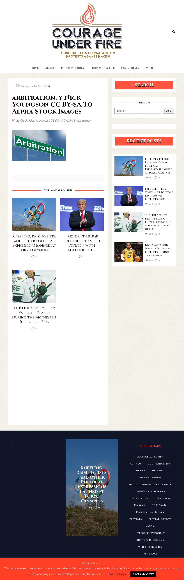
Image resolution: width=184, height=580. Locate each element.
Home (35, 68)
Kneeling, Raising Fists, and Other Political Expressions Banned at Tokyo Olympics (158, 165)
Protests (135, 519)
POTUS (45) (159, 505)
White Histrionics (150, 547)
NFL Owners (162, 498)
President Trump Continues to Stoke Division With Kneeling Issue (159, 194)
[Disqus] (58, 379)
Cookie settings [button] (116, 574)
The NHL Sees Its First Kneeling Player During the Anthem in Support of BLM (158, 222)
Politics (139, 505)
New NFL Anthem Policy (150, 491)
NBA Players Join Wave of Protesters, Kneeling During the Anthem (158, 250)
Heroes (141, 470)
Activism (135, 463)
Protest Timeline (102, 68)
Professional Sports (150, 512)
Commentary (130, 68)
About (49, 68)
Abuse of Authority (150, 456)
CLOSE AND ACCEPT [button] (143, 574)
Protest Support (159, 519)
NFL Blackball (139, 498)
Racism (150, 526)
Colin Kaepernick (159, 463)
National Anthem (150, 477)
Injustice (158, 470)
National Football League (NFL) (150, 484)
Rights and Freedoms (150, 540)
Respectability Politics (150, 533)
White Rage (150, 553)
